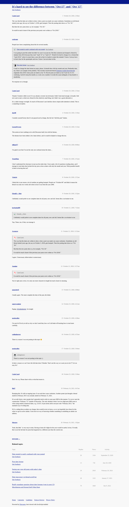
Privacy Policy (50, 500)
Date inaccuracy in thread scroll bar (24, 477)
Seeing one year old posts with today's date (27, 469)
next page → (16, 439)
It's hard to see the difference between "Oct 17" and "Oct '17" (47, 6)
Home (14, 500)
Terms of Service (39, 500)
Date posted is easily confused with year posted (31, 49)
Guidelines (29, 500)
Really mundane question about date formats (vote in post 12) (33, 484)
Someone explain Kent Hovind (65, 70)
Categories (21, 500)
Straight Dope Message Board (10, 2)
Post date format (21, 65)
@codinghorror (21, 309)
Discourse (23, 504)
